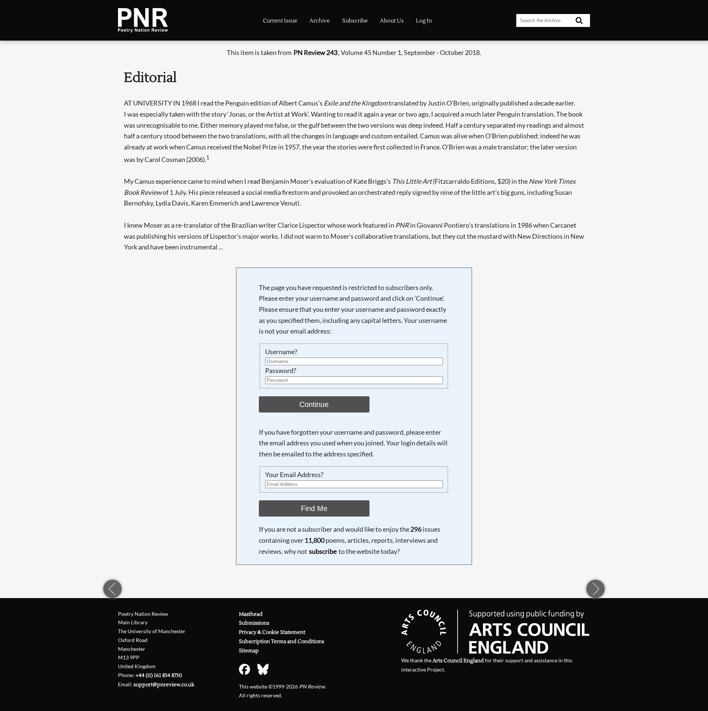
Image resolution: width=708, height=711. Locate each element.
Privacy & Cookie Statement (272, 632)
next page (595, 589)
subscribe (323, 551)
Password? (280, 370)
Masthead (251, 614)
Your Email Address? (294, 474)
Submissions (254, 623)
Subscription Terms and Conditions (281, 641)
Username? (281, 352)
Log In (424, 20)
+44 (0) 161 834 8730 (158, 675)
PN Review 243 (315, 52)
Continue (314, 404)
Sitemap (249, 650)
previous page (112, 589)
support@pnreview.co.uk (163, 684)
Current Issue (280, 20)
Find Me (314, 508)
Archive (319, 20)
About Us (392, 20)
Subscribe (355, 20)
